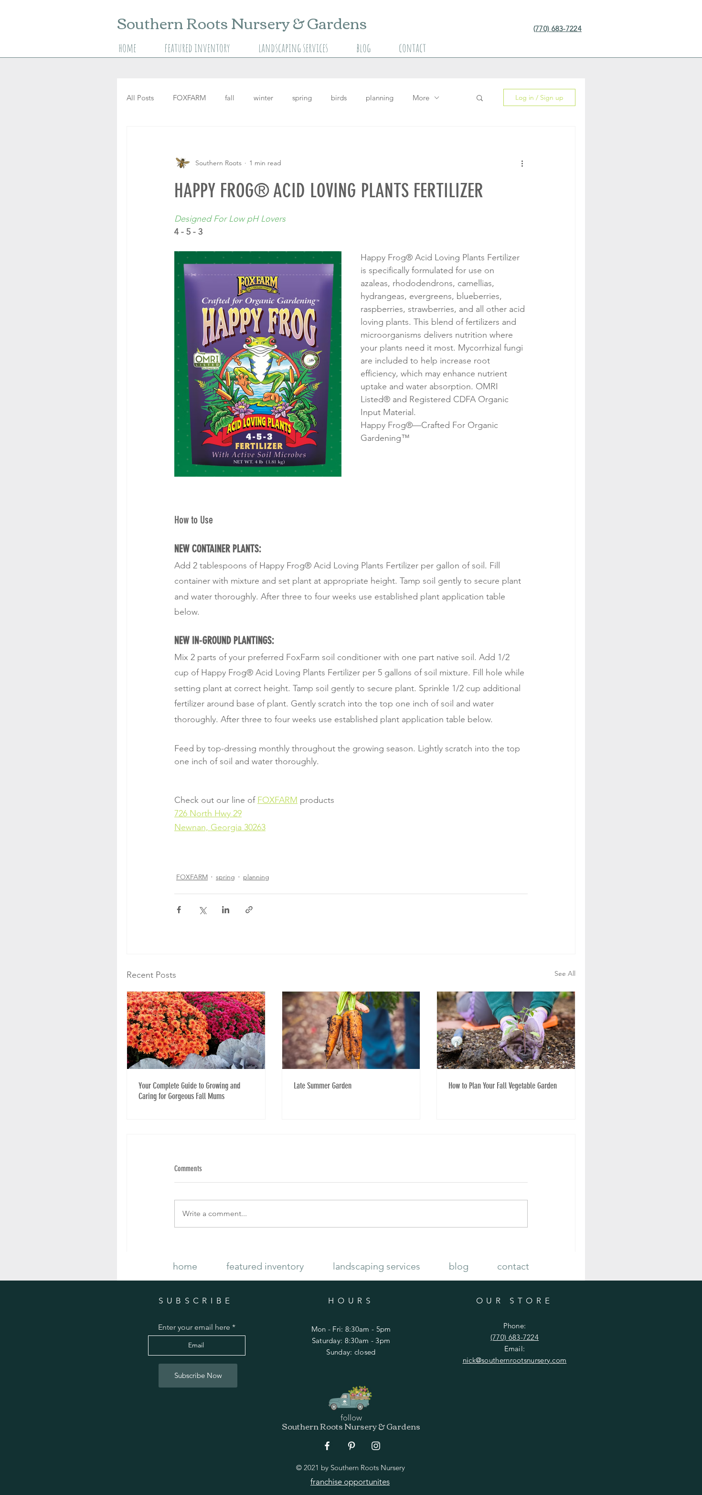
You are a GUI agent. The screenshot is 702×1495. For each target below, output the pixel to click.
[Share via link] (249, 909)
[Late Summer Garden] (351, 1030)
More (421, 97)
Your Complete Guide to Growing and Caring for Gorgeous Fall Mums (189, 1090)
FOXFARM (189, 97)
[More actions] (522, 163)
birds (339, 97)
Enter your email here (194, 1327)
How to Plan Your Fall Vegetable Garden (502, 1085)
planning (380, 97)
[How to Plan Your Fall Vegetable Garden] (506, 1030)
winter (263, 97)
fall (229, 97)
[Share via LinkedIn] (225, 909)
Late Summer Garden (322, 1085)
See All (564, 973)
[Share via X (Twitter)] (202, 909)
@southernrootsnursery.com (521, 1360)
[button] (479, 97)
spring (302, 97)
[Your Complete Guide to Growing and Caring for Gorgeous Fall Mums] (196, 1030)
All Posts (140, 97)
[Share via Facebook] (178, 909)
